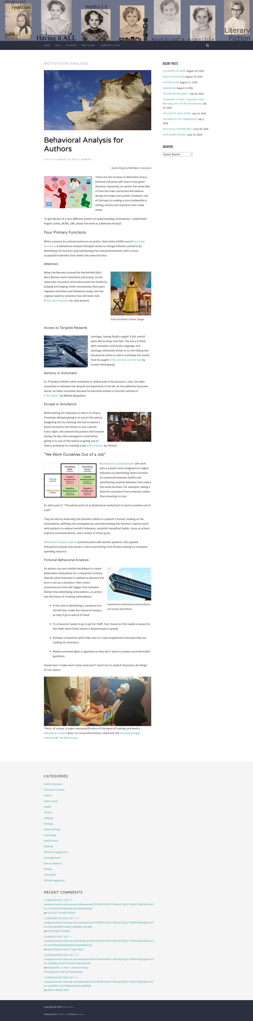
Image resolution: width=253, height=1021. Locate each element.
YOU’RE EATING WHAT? (176, 93)
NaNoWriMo (169, 88)
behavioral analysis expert (118, 463)
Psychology (50, 835)
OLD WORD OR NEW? (174, 71)
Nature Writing (52, 829)
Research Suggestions (56, 852)
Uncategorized (52, 857)
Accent (80, 1014)
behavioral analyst (55, 733)
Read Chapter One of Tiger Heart (65, 949)
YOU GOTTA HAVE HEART (177, 113)
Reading (48, 846)
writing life (50, 874)
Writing (48, 869)
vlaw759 (86, 159)
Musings (48, 823)
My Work (72, 45)
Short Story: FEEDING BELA (178, 129)
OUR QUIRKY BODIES (174, 134)
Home (47, 45)
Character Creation (54, 789)
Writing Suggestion (54, 880)
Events (47, 795)
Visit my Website (53, 863)
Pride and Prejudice (57, 300)
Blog (58, 45)
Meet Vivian (88, 45)
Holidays (48, 818)
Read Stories (51, 840)
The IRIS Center (68, 737)
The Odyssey (95, 445)
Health (47, 806)
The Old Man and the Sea (126, 360)
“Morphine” (52, 395)
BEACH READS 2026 (173, 76)
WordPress (61, 1014)
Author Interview (53, 784)
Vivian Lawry (68, 1006)
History (48, 812)
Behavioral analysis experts (60, 542)
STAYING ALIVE (171, 82)
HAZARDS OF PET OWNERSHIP (180, 119)
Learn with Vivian (110, 45)
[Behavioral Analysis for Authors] (97, 101)
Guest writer (51, 801)
